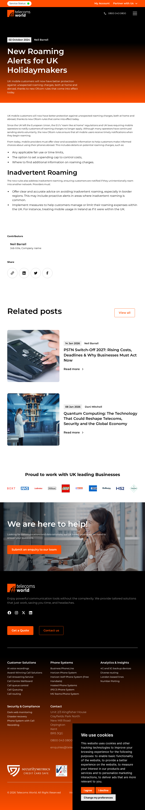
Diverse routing (109, 672)
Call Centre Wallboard (20, 681)
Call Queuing (15, 689)
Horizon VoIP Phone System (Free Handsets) (69, 679)
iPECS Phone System (62, 689)
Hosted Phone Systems (63, 685)
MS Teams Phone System (64, 694)
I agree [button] (88, 790)
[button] (125, 3)
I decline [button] (103, 790)
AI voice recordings (18, 668)
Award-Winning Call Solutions (24, 672)
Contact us (51, 630)
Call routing (14, 694)
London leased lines (112, 677)
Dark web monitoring (19, 712)
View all (124, 312)
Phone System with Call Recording (20, 722)
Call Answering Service (20, 677)
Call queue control (17, 685)
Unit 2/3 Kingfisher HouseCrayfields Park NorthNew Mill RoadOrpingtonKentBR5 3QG (68, 722)
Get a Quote (20, 630)
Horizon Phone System (63, 672)
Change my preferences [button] (98, 797)
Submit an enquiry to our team (34, 549)
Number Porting (110, 681)
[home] (18, 13)
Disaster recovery (17, 716)
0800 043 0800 (61, 740)
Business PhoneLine (62, 668)
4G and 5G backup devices (115, 668)
